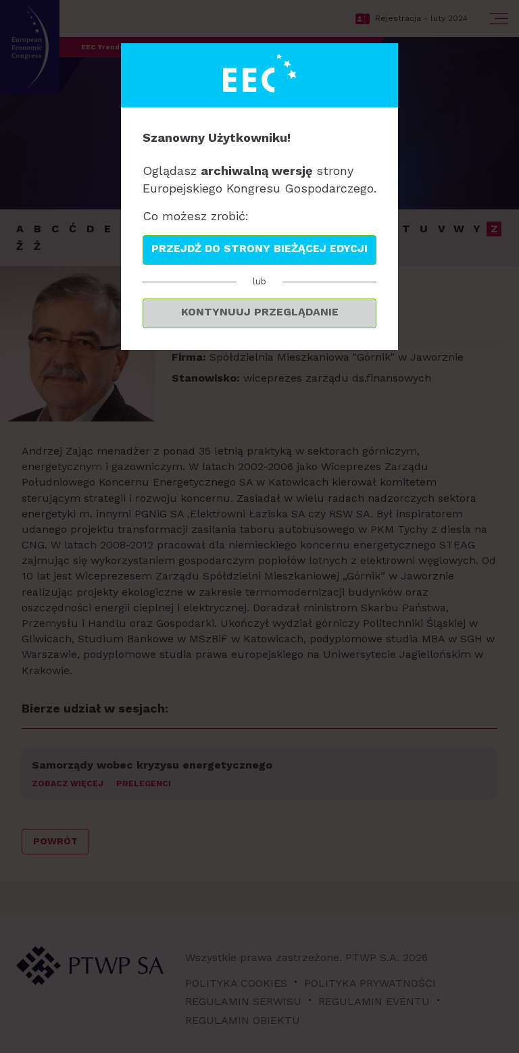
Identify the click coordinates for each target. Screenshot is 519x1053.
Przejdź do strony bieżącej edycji (259, 248)
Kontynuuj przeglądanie (260, 311)
